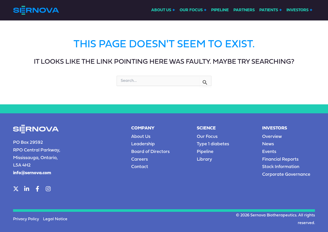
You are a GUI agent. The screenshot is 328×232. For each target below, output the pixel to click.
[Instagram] (48, 189)
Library (204, 159)
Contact (139, 166)
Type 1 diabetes (213, 144)
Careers (139, 159)
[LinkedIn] (26, 189)
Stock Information (280, 166)
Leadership (143, 144)
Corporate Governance (286, 174)
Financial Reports (280, 159)
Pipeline (220, 10)
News (268, 144)
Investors (297, 10)
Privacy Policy (26, 219)
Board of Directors (150, 151)
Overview (272, 136)
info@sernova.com (32, 173)
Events (269, 151)
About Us (161, 10)
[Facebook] (37, 189)
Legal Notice (55, 219)
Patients (268, 10)
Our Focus (191, 10)
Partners (244, 10)
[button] (173, 10)
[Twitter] (16, 189)
